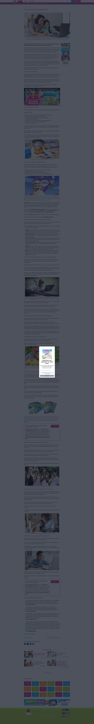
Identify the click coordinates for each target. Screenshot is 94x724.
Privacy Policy (48, 373)
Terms (53, 372)
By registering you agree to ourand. (47, 373)
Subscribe (47, 375)
